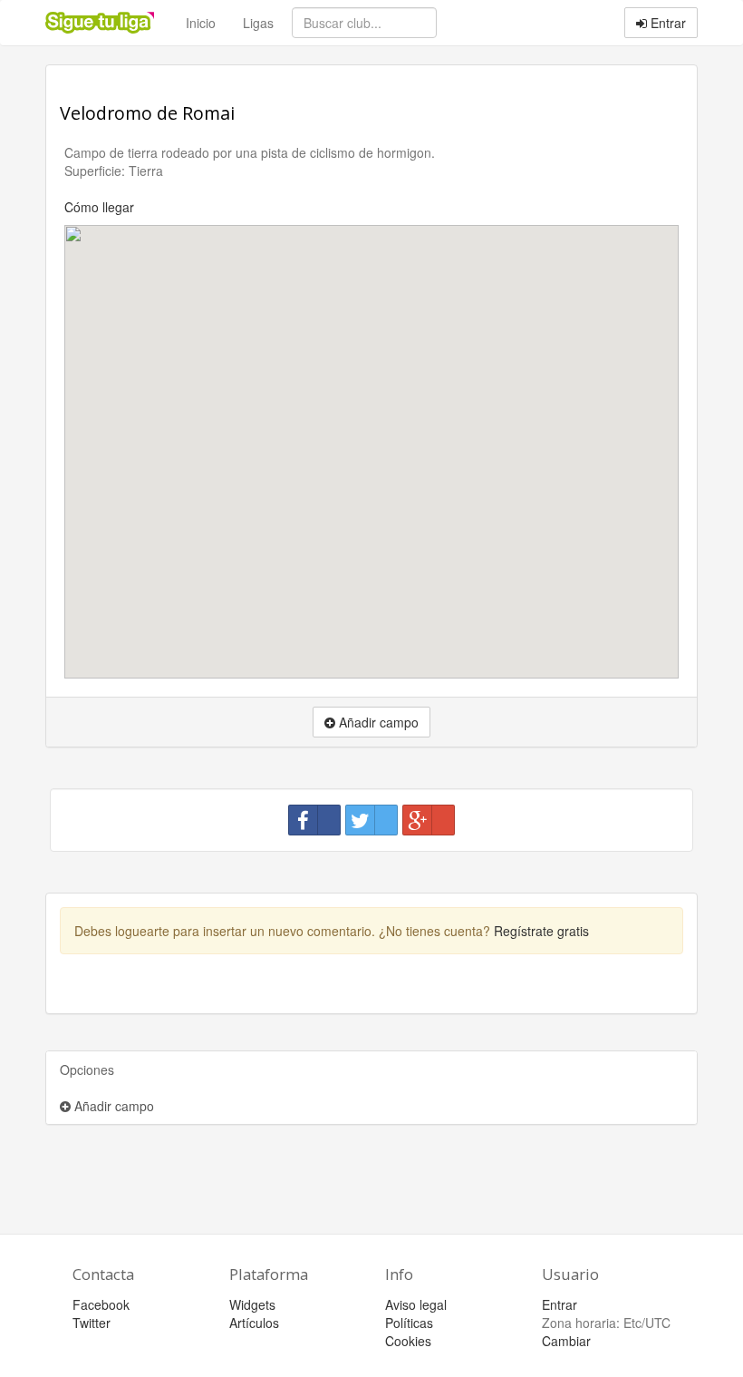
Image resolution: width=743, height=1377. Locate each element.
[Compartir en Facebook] (314, 820)
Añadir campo (112, 1106)
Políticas (409, 1323)
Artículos (254, 1323)
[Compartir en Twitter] (371, 820)
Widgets (252, 1304)
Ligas (258, 23)
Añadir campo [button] (377, 722)
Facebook (101, 1304)
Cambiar (566, 1341)
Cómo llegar (99, 207)
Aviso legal (416, 1304)
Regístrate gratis (541, 931)
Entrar (666, 23)
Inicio (201, 23)
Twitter (91, 1323)
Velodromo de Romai (147, 113)
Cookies (408, 1341)
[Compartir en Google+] (428, 820)
